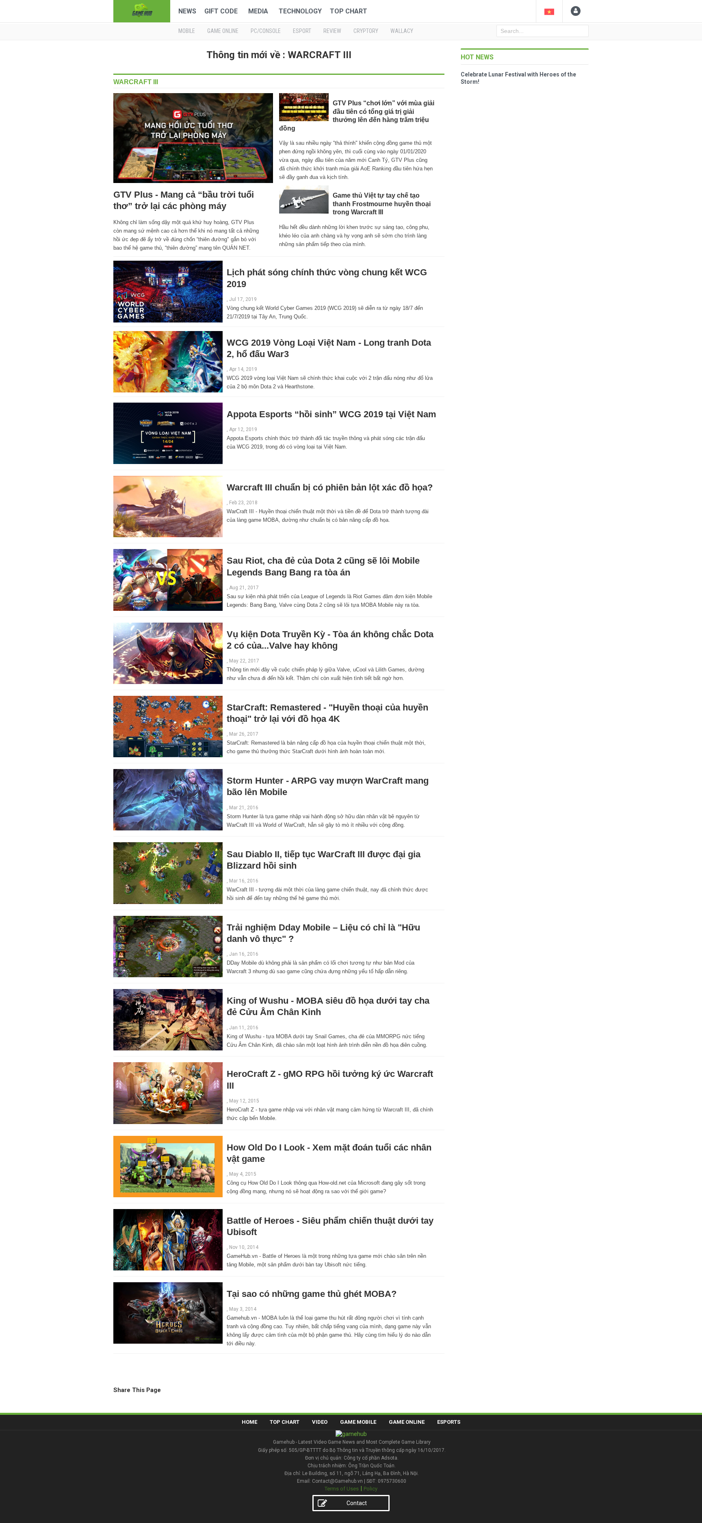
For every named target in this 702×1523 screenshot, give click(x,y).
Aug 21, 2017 (244, 587)
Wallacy (401, 31)
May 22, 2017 (244, 661)
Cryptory (365, 31)
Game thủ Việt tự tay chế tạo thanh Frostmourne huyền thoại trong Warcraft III (382, 204)
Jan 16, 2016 (243, 954)
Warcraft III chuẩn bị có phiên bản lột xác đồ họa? (330, 487)
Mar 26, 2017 (243, 734)
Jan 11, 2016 (243, 1028)
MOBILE (186, 31)
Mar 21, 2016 (243, 808)
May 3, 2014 (242, 1309)
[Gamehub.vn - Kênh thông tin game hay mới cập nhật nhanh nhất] (141, 10)
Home (249, 1422)
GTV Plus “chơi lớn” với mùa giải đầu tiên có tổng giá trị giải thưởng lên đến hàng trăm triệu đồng (356, 115)
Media (258, 11)
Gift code (221, 11)
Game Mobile (358, 1422)
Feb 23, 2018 (243, 502)
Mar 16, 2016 (243, 881)
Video (319, 1422)
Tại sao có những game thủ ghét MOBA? (311, 1294)
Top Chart (348, 11)
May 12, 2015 (244, 1101)
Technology (300, 11)
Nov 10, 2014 (243, 1247)
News (187, 11)
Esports (448, 1422)
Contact (357, 1503)
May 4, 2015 (242, 1174)
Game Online (407, 1422)
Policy (370, 1489)
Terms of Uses (342, 1489)
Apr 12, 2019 (243, 429)
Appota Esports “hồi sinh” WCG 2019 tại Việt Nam (331, 414)
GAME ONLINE (222, 31)
